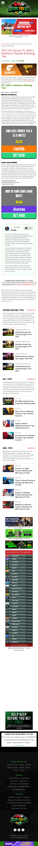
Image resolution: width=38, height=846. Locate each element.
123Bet (14, 615)
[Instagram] (23, 830)
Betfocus (14, 583)
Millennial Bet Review (23, 786)
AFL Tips (8, 44)
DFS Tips (28, 767)
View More (30, 310)
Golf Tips (21, 767)
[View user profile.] (7, 230)
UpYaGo (14, 609)
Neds (13, 571)
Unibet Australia (17, 589)
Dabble (14, 559)
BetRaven (15, 565)
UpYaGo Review (23, 781)
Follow (29, 228)
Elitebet (14, 639)
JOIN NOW (29, 556)
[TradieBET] (19, 528)
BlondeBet (15, 580)
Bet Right (15, 577)
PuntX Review (12, 786)
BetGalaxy (15, 642)
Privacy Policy (26, 800)
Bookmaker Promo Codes (19, 808)
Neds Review (14, 781)
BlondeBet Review (23, 784)
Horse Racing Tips (13, 767)
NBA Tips (28, 765)
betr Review (13, 784)
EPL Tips (22, 770)
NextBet (14, 612)
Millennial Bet (16, 621)
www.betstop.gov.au (19, 745)
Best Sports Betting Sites (24, 803)
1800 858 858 (28, 283)
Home (3, 44)
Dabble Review (25, 778)
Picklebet (14, 574)
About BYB (11, 797)
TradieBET (15, 562)
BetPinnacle (15, 624)
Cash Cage (15, 600)
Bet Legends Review (19, 789)
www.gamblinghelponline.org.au (26, 285)
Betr (13, 636)
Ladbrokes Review (14, 778)
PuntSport (15, 591)
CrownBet (15, 606)
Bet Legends (15, 594)
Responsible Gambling (14, 800)
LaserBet (14, 633)
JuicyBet (14, 618)
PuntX (14, 597)
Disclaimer (26, 797)
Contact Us (19, 797)
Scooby (21, 60)
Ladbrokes (15, 556)
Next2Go (14, 630)
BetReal (14, 568)
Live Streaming (11, 803)
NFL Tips (16, 770)
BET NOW (19, 155)
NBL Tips (22, 765)
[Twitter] (19, 830)
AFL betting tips (29, 81)
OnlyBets (14, 586)
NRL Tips (15, 765)
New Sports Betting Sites (19, 805)
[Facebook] (15, 830)
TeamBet (14, 603)
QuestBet (15, 627)
